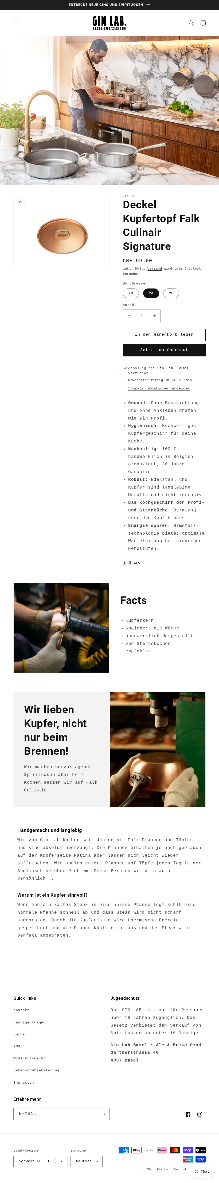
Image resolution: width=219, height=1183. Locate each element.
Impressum (23, 1082)
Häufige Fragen (29, 1022)
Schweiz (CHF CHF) (38, 1161)
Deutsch (84, 1161)
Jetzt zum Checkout (164, 350)
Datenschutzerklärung (36, 1070)
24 (151, 293)
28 (171, 293)
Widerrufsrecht (29, 1058)
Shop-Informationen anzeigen (159, 388)
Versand (154, 269)
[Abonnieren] (103, 1114)
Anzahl (129, 305)
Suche (19, 1034)
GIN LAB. (164, 1169)
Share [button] (134, 562)
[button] (16, 23)
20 (130, 293)
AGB (16, 1046)
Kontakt (21, 1010)
